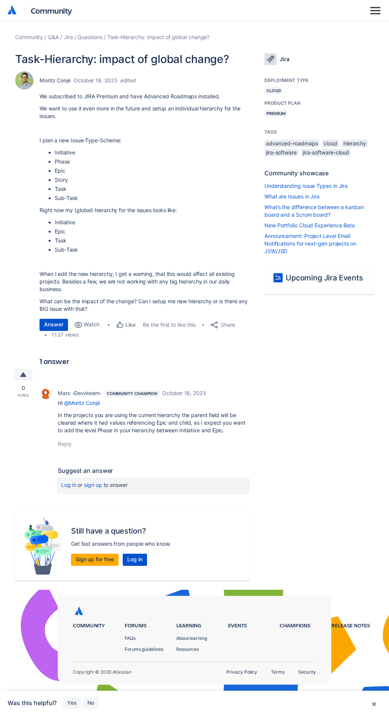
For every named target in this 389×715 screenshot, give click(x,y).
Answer (53, 324)
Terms (278, 672)
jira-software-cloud (326, 152)
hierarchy (354, 143)
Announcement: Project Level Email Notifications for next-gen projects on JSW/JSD (310, 243)
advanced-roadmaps (292, 143)
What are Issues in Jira (291, 196)
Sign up (93, 485)
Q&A (53, 37)
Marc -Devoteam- (80, 393)
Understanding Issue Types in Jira (306, 186)
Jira (68, 37)
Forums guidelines (144, 649)
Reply (65, 444)
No (90, 702)
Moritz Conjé (55, 80)
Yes (72, 702)
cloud (330, 143)
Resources (187, 649)
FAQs (130, 638)
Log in (68, 485)
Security (307, 672)
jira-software (281, 152)
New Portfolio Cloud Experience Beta (309, 225)
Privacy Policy (241, 672)
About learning (191, 638)
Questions (89, 37)
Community (51, 10)
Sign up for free (95, 559)
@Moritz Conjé (82, 403)
